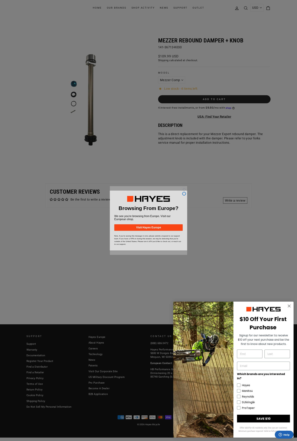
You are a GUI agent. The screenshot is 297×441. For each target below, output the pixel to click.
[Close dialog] (184, 193)
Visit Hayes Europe (148, 227)
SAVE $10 (263, 418)
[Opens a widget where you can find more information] (284, 435)
